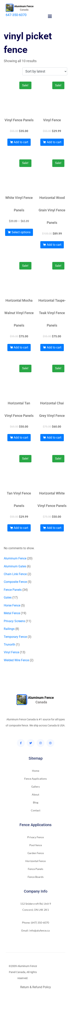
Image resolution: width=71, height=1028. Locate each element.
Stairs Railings (12, 999)
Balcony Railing (42, 1017)
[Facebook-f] (21, 743)
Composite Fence (36, 999)
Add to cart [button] (21, 142)
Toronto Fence (29, 1023)
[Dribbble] (50, 743)
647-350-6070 (16, 15)
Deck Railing (25, 1005)
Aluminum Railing (27, 1011)
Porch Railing (21, 1017)
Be (12, 1023)
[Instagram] (40, 743)
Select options (21, 232)
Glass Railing (49, 1011)
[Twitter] (31, 743)
